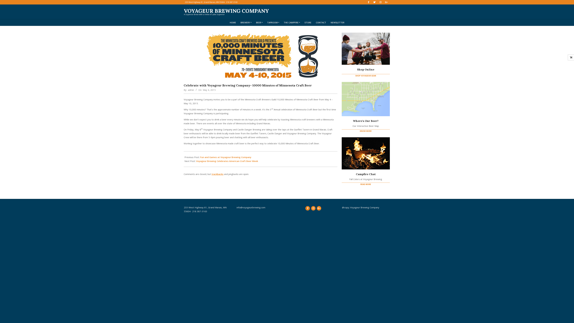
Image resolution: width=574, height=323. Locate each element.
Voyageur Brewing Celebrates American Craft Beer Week (227, 161)
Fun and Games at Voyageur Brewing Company (225, 157)
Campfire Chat (366, 174)
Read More (365, 184)
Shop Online (365, 69)
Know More (366, 131)
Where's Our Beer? (365, 121)
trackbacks (217, 174)
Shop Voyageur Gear (365, 75)
